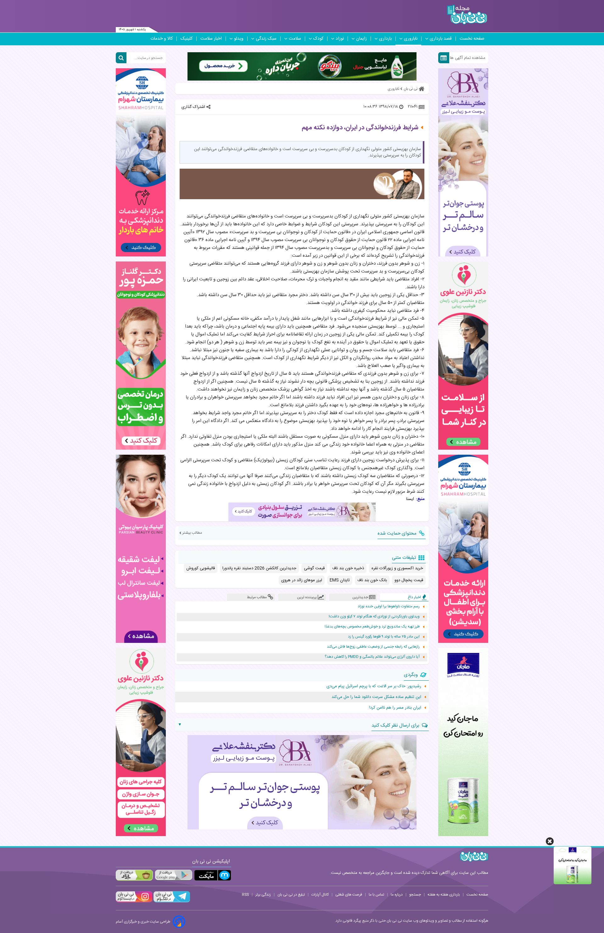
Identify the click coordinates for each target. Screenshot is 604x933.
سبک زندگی (266, 39)
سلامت (295, 39)
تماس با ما (376, 894)
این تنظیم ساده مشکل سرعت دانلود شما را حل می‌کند (376, 697)
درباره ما (397, 894)
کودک (318, 39)
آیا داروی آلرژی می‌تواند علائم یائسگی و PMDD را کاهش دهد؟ (372, 657)
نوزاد (340, 39)
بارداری (385, 39)
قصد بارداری (441, 39)
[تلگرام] (171, 901)
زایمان (361, 39)
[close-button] (550, 841)
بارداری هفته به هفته (444, 894)
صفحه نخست (472, 39)
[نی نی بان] (467, 15)
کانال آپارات (320, 894)
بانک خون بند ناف (372, 580)
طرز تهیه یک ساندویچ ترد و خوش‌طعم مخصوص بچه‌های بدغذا (372, 627)
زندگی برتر (263, 894)
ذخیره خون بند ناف (348, 568)
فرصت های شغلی (348, 894)
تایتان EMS (340, 580)
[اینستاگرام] (134, 901)
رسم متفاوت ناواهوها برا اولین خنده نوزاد (389, 607)
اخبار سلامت (211, 39)
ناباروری (410, 39)
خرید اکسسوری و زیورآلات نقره (397, 568)
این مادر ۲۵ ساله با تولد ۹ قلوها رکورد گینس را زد (384, 637)
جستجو (415, 894)
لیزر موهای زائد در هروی (301, 580)
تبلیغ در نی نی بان (291, 894)
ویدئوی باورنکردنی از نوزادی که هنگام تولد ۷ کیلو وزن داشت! (374, 617)
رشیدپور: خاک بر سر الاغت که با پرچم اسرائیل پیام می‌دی (374, 686)
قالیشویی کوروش (200, 568)
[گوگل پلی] (173, 875)
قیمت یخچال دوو (408, 580)
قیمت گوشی (314, 568)
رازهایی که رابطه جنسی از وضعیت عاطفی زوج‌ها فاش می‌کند (373, 647)
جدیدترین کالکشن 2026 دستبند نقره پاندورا (259, 568)
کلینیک (187, 39)
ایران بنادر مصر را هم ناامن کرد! (395, 707)
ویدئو (238, 39)
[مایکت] (212, 875)
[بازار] (134, 875)
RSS (245, 894)
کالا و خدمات (161, 39)
